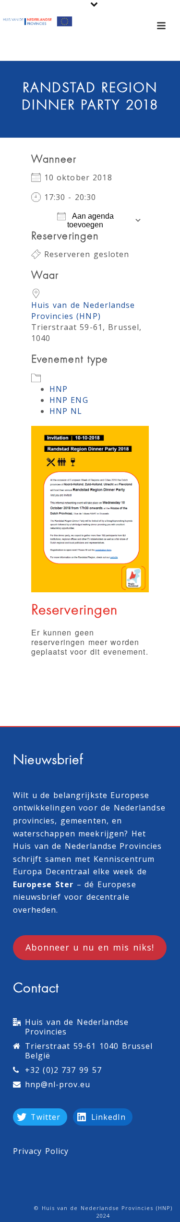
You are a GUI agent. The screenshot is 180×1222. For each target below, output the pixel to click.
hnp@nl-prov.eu (57, 1084)
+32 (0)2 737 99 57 (63, 1070)
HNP (58, 389)
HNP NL (66, 411)
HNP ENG (68, 400)
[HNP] (38, 21)
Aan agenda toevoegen (90, 220)
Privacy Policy (41, 1151)
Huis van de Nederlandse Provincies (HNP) (83, 310)
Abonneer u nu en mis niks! (89, 947)
